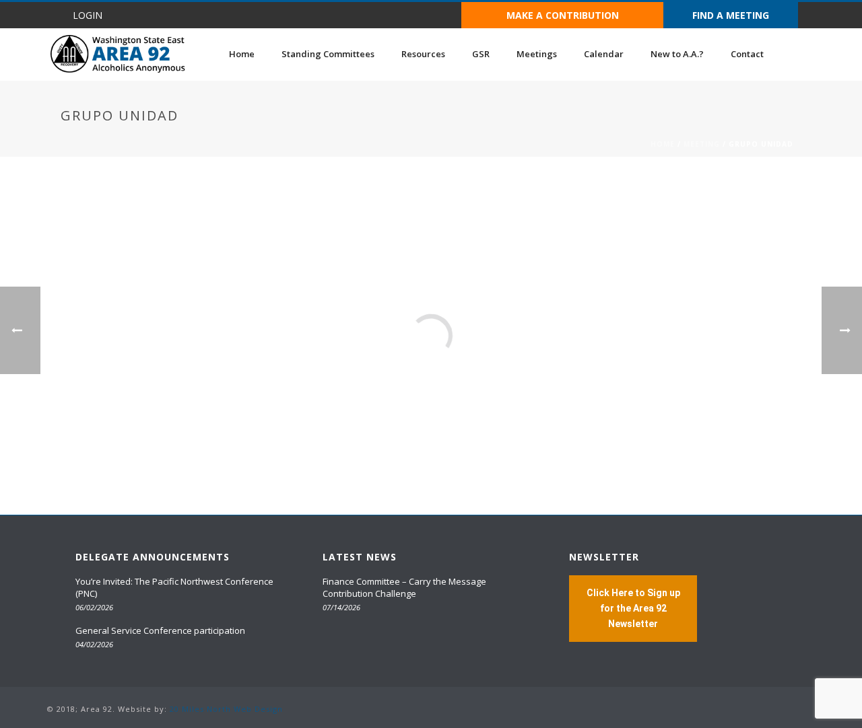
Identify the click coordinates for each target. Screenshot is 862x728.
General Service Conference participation (160, 630)
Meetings (537, 54)
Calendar (604, 54)
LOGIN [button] (87, 15)
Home (242, 54)
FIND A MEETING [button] (730, 15)
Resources (423, 54)
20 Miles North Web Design (226, 709)
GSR (481, 54)
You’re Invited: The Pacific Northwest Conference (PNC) (174, 587)
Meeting (702, 144)
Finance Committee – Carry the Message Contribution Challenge (404, 587)
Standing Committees (327, 54)
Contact (747, 54)
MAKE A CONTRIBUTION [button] (562, 15)
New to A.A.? (677, 54)
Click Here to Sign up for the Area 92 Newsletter (633, 608)
